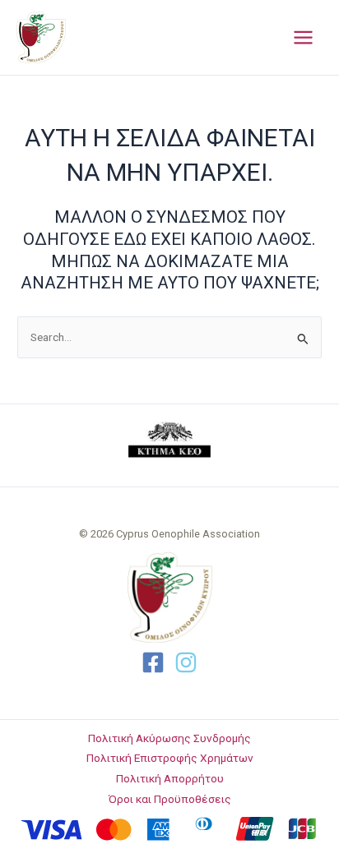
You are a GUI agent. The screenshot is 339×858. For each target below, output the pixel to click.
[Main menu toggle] (303, 38)
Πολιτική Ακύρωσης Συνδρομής (169, 738)
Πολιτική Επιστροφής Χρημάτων (169, 757)
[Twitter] (185, 662)
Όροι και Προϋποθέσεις (170, 798)
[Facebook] (153, 662)
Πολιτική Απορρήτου (170, 778)
